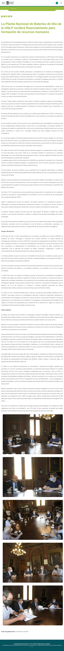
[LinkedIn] (11, 16)
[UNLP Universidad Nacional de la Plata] (7, 3)
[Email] (6, 16)
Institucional (13, 8)
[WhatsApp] (9, 16)
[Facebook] (2, 16)
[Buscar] (57, 3)
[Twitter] (4, 16)
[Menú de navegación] (61, 3)
